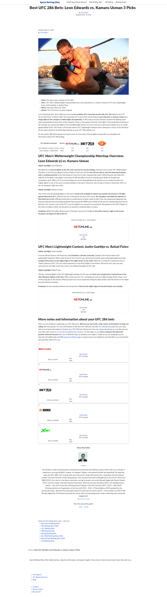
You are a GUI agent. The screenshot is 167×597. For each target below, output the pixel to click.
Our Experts (37, 574)
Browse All (37, 592)
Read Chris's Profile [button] (83, 499)
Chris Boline (84, 12)
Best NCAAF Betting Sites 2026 (53, 538)
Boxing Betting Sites (48, 533)
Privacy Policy (38, 589)
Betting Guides (121, 2)
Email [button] (80, 507)
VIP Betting (109, 2)
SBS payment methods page (70, 337)
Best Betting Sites (95, 2)
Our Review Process (40, 577)
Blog (34, 580)
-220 (72, 150)
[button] (83, 229)
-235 (72, 148)
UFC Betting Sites (48, 528)
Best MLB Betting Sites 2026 (52, 536)
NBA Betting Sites (48, 531)
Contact (35, 587)
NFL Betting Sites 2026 (50, 526)
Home (30, 550)
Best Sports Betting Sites (50, 523)
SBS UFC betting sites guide (105, 327)
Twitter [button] (86, 507)
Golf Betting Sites (47, 541)
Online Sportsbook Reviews (76, 2)
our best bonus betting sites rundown (69, 332)
